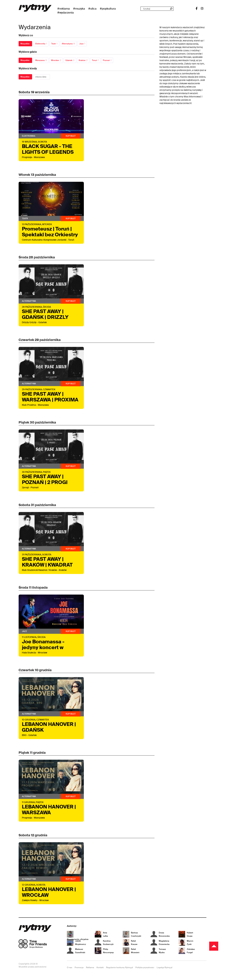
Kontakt (100, 967)
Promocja (79, 967)
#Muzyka (79, 8)
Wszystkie (24, 43)
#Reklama (63, 8)
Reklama (90, 967)
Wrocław (56, 60)
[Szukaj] (171, 9)
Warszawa (41, 60)
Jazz (82, 43)
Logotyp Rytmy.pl (164, 967)
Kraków (83, 60)
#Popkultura (108, 8)
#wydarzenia (65, 12)
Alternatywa (68, 43)
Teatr (54, 43)
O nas (69, 967)
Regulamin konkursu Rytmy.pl (119, 967)
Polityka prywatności (144, 967)
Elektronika (41, 43)
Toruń (95, 60)
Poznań (107, 60)
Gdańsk (69, 60)
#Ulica (92, 8)
